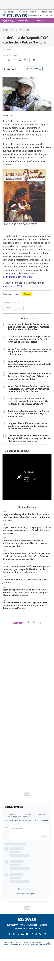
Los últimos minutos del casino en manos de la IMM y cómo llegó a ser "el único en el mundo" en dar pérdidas (29, 376)
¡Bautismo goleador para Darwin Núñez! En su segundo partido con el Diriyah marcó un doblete (28, 414)
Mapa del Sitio (20, 928)
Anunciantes (34, 928)
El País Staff (12, 925)
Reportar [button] (27, 294)
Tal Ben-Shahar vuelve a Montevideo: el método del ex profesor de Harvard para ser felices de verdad (25, 543)
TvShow (14, 30)
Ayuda (22, 925)
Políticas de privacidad (37, 925)
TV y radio (38, 21)
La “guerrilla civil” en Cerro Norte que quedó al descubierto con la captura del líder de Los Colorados (28, 426)
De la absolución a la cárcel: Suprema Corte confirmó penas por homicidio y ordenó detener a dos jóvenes (25, 605)
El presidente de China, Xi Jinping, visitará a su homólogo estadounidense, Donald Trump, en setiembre (27, 530)
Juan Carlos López (11, 308)
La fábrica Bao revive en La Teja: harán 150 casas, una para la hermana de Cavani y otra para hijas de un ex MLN (29, 339)
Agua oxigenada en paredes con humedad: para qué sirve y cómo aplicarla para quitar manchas (29, 364)
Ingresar (49, 16)
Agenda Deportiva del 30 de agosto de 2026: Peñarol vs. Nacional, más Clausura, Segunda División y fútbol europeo (26, 593)
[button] (34, 60)
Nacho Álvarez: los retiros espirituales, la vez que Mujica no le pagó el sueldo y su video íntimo (29, 352)
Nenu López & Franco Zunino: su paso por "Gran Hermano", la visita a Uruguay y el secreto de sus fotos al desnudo (29, 389)
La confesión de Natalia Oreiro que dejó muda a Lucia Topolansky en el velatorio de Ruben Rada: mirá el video (28, 327)
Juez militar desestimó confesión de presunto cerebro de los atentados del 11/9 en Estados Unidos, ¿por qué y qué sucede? (26, 556)
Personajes (23, 21)
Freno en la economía (27, 12)
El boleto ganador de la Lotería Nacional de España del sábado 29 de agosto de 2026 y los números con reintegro (29, 438)
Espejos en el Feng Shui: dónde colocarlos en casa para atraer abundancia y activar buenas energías (26, 517)
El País (5, 30)
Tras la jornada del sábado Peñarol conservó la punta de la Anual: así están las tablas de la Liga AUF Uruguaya (28, 401)
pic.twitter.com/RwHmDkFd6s (18, 277)
